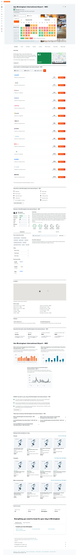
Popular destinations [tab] (26, 522)
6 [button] (21, 27)
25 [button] (33, 32)
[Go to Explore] (1, 21)
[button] (2, 1)
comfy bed (26, 240)
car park (23, 244)
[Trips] (1, 26)
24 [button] (31, 32)
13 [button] (21, 30)
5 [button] (36, 25)
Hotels (19, 551)
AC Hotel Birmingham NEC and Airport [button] (58, 449)
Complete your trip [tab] (18, 522)
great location (21, 240)
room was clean (23, 237)
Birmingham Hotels (52, 551)
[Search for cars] (1, 9)
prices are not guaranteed (34, 539)
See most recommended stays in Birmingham (58, 480)
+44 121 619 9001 (16, 12)
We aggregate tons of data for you (20, 544)
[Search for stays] (1, 7)
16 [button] (28, 30)
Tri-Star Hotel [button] (29, 492)
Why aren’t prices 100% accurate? (20, 546)
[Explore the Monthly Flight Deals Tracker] (1, 19)
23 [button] (28, 32)
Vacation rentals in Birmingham (21, 530)
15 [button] (26, 30)
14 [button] (47, 30)
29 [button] (26, 35)
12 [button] (36, 27)
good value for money (17, 244)
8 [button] (26, 27)
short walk (27, 244)
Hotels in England (38, 551)
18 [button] (33, 30)
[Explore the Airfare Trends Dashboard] (1, 16)
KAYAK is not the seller (18, 542)
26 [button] (36, 32)
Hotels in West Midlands (45, 551)
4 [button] (39, 27)
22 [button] (26, 32)
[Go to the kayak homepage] (7, 1)
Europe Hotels (23, 551)
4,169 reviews (22, 9)
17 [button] (31, 30)
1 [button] (26, 25)
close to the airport (17, 237)
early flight (24, 242)
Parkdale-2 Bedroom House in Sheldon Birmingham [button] (19, 493)
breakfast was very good (18, 242)
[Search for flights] (1, 5)
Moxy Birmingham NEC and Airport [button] (46, 492)
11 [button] (39, 30)
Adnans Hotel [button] (29, 471)
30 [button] (28, 35)
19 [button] (36, 30)
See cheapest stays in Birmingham (60, 458)
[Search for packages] (1, 11)
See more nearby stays (62, 435)
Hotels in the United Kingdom (30, 551)
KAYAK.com (15, 551)
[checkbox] (18, 262)
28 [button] (23, 35)
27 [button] (21, 35)
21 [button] (47, 32)
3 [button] (31, 25)
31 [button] (54, 35)
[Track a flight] (1, 23)
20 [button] (21, 32)
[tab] (22, 231)
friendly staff (16, 240)
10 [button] (31, 27)
